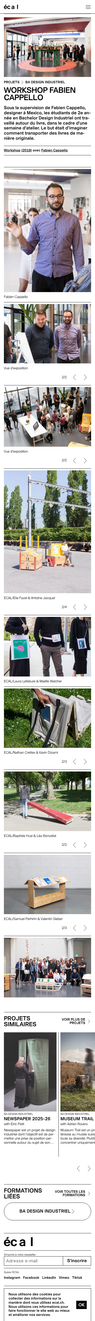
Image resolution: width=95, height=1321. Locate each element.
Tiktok (77, 1278)
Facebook (31, 1278)
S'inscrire (77, 1260)
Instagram (12, 1278)
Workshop (12, 150)
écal (18, 1241)
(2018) (26, 150)
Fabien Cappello (54, 150)
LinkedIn (49, 1278)
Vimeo (64, 1278)
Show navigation (88, 7)
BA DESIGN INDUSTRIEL (45, 82)
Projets (11, 82)
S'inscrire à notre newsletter (20, 1254)
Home (11, 7)
